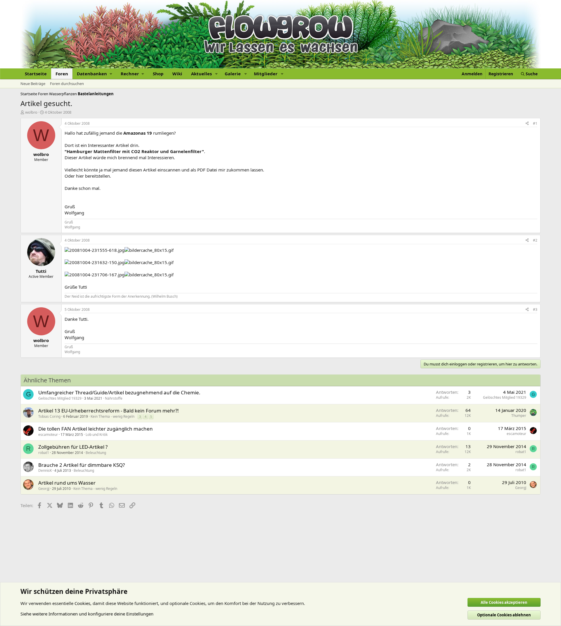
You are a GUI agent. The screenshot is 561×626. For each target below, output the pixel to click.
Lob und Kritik (97, 434)
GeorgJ (43, 488)
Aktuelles (201, 74)
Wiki (177, 74)
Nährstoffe (113, 398)
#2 (535, 240)
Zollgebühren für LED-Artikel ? (73, 446)
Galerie (233, 74)
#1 (535, 123)
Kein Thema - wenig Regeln (112, 416)
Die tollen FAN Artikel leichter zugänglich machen (95, 428)
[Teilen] (527, 123)
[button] (94, 73)
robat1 (43, 452)
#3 (535, 309)
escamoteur (48, 434)
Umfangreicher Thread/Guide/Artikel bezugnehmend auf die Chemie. (119, 392)
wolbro (31, 112)
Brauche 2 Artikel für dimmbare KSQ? (81, 465)
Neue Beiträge (32, 83)
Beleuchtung (96, 452)
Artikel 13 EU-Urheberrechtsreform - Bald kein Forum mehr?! (108, 410)
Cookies (82, 603)
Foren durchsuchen (67, 83)
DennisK (45, 470)
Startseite (36, 74)
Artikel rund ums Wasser (67, 482)
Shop (158, 74)
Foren (62, 74)
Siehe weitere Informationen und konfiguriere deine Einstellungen (86, 614)
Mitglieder (266, 74)
